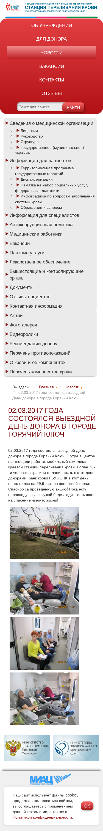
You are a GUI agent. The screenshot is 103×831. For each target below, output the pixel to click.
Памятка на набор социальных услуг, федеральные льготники (51, 187)
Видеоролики (24, 334)
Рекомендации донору (33, 343)
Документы (22, 287)
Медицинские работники (36, 233)
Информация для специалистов (44, 215)
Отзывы (51, 92)
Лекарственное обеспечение (40, 261)
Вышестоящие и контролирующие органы (46, 274)
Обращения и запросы (41, 207)
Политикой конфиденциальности (42, 817)
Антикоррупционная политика (41, 224)
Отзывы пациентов (30, 296)
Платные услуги (27, 252)
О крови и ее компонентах (38, 362)
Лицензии (29, 130)
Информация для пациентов (40, 160)
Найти (73, 107)
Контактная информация (36, 305)
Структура (30, 141)
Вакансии (51, 65)
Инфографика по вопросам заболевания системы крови (55, 198)
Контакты (51, 79)
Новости (51, 52)
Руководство (32, 136)
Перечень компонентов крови (41, 371)
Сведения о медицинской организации (51, 123)
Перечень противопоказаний (40, 352)
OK (87, 806)
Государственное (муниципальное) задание (49, 149)
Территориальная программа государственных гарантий (44, 170)
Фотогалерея (23, 324)
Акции (16, 315)
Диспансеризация (37, 179)
